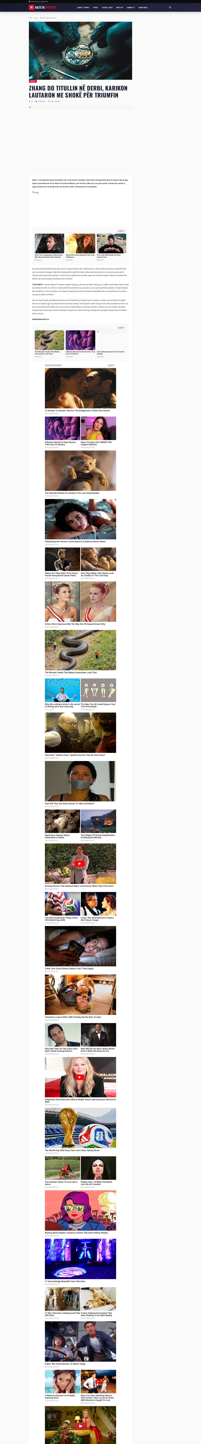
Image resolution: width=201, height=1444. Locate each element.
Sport (95, 7)
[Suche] (170, 7)
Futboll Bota (107, 7)
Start (30, 18)
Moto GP (119, 7)
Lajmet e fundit (83, 7)
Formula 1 (131, 7)
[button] (80, 50)
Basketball (143, 7)
